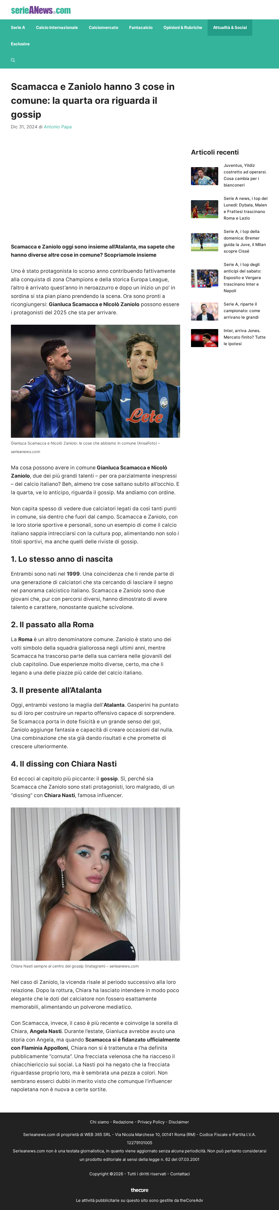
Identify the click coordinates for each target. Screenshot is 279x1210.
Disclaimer (179, 1122)
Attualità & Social (230, 27)
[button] (12, 60)
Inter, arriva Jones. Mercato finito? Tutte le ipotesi (245, 337)
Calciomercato (103, 27)
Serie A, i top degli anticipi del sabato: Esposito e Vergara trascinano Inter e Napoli (242, 277)
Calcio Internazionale (57, 27)
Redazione (123, 1122)
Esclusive (20, 43)
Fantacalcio (141, 27)
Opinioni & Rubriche (182, 27)
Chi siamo (99, 1122)
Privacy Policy (151, 1122)
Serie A (18, 27)
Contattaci (180, 1173)
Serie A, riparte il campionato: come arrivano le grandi (242, 310)
